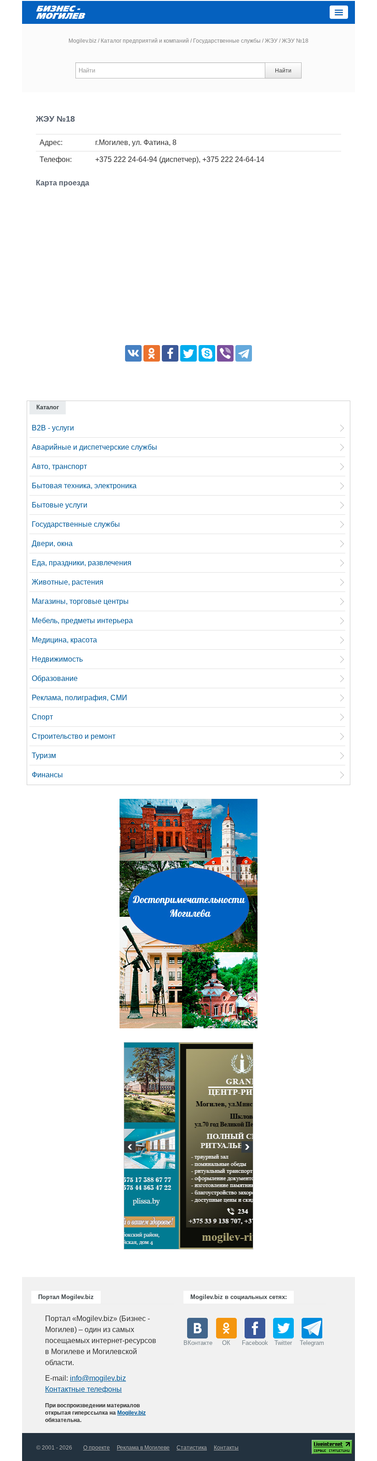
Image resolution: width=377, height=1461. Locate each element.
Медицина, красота (64, 640)
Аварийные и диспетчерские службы (94, 447)
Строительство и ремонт (73, 736)
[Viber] (225, 353)
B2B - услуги (53, 428)
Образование (55, 678)
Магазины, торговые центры (80, 601)
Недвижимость (57, 659)
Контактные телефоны (83, 1389)
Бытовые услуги (59, 505)
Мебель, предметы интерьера (82, 621)
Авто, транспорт (59, 466)
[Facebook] (170, 353)
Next (246, 1148)
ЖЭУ (271, 41)
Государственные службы (227, 41)
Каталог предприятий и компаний (145, 41)
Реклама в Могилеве (143, 1447)
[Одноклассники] (151, 353)
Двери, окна (52, 543)
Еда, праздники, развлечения (81, 563)
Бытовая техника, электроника (84, 486)
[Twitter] (188, 353)
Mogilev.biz (83, 41)
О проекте (96, 1447)
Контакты (226, 1447)
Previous (131, 1148)
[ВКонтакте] (133, 353)
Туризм (44, 755)
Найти (283, 70)
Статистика (192, 1447)
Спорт (42, 717)
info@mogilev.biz (98, 1378)
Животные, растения (67, 582)
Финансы (47, 775)
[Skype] (207, 353)
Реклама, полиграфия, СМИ (79, 698)
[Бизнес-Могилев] (61, 12)
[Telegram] (243, 353)
